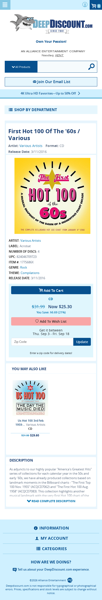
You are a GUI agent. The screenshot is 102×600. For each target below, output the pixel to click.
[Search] (91, 67)
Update (82, 342)
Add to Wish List (53, 321)
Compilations (30, 273)
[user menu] (85, 5)
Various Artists (30, 145)
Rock (23, 267)
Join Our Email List (53, 81)
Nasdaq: (53, 55)
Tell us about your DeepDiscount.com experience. (53, 569)
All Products (22, 67)
